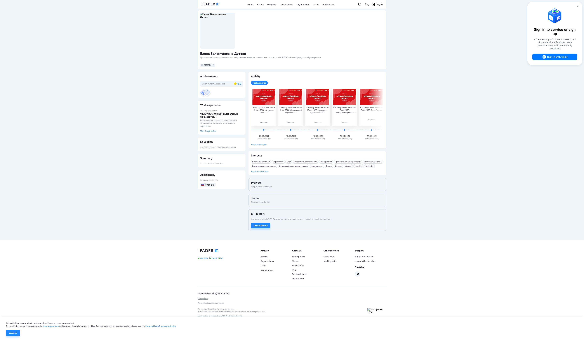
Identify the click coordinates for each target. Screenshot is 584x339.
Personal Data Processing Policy (160, 326)
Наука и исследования (261, 162)
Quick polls (328, 256)
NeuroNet (358, 166)
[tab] (276, 250)
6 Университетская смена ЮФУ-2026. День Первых (371, 109)
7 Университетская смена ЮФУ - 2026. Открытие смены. (264, 110)
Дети (289, 162)
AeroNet (348, 166)
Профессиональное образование (348, 162)
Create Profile (261, 225)
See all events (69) (259, 144)
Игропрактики (326, 162)
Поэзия (329, 166)
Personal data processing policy (211, 303)
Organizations (303, 4)
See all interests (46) (259, 171)
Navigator (271, 4)
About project (298, 256)
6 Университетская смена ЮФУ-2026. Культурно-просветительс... (317, 110)
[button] (276, 250)
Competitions (286, 4)
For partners (298, 278)
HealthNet (369, 166)
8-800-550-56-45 (364, 256)
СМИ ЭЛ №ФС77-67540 (231, 316)
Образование (278, 162)
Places (260, 4)
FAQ (294, 270)
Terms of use (203, 298)
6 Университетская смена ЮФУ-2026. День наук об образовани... (291, 110)
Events (250, 4)
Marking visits (330, 261)
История (338, 166)
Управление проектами (373, 162)
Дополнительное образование (305, 162)
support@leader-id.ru (365, 261)
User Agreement (51, 326)
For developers (299, 274)
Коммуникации (317, 166)
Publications (328, 4)
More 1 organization (208, 131)
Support (359, 250)
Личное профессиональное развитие (293, 166)
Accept (13, 333)
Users (316, 4)
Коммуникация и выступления (264, 166)
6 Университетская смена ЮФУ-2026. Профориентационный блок (344, 110)
